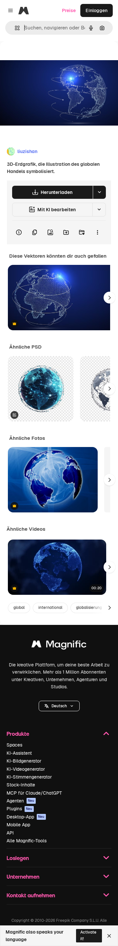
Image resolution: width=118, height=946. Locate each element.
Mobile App (18, 825)
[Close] (109, 936)
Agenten (20, 801)
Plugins (19, 809)
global (19, 607)
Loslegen (18, 857)
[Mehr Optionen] (97, 232)
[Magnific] (59, 646)
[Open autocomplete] (15, 28)
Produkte (18, 733)
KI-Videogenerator (26, 769)
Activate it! (88, 935)
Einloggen (97, 10)
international (50, 607)
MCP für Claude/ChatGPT (34, 793)
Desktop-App (26, 817)
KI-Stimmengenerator (29, 777)
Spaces (14, 745)
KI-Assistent (19, 753)
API (10, 833)
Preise (69, 10)
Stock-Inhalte (21, 785)
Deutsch (59, 706)
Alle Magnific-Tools (27, 841)
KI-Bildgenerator (24, 761)
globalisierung (89, 607)
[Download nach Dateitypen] (99, 192)
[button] (59, 706)
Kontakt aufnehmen (31, 895)
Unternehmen (23, 876)
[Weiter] (109, 297)
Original (42, 56)
